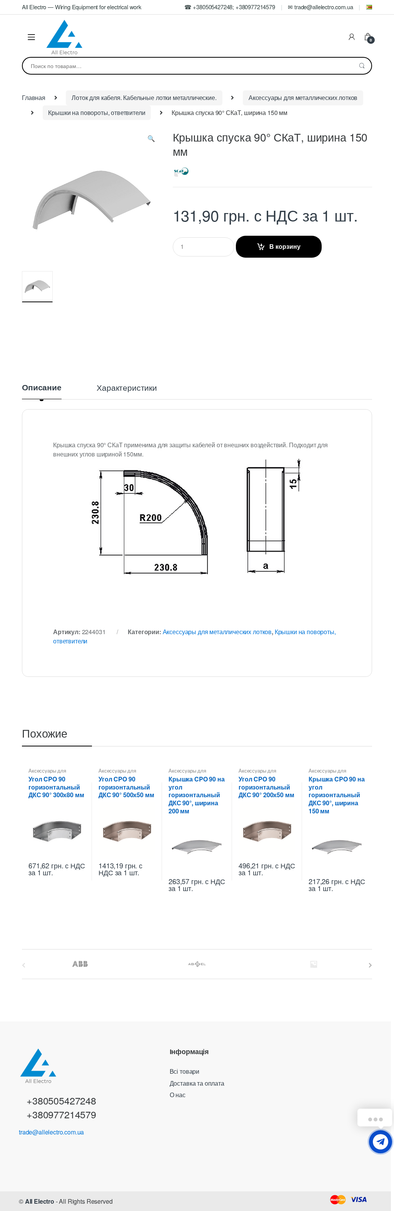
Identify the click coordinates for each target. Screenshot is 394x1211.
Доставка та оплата (197, 1083)
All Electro (39, 1201)
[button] (151, 140)
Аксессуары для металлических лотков (303, 97)
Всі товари (184, 1071)
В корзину (285, 246)
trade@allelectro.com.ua (51, 1132)
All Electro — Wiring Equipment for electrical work (81, 7)
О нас (177, 1094)
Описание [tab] (42, 388)
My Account (351, 37)
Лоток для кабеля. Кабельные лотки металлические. (144, 97)
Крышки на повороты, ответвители (96, 112)
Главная (33, 97)
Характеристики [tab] (127, 388)
